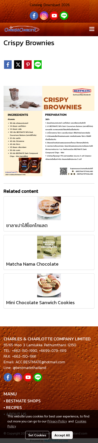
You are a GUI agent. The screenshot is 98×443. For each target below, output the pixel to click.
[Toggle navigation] (92, 29)
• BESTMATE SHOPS (22, 401)
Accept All (62, 435)
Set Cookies (37, 435)
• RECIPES (13, 407)
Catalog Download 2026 (49, 5)
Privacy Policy (57, 421)
